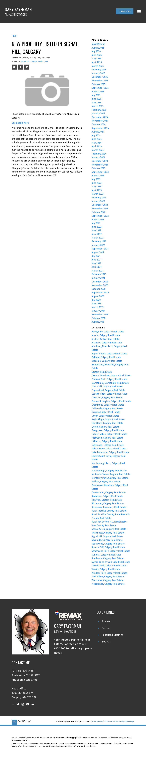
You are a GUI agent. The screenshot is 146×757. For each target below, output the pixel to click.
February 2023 (99, 197)
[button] (124, 11)
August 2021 (98, 252)
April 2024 (97, 146)
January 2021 (98, 278)
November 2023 (100, 164)
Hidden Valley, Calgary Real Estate (109, 434)
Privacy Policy (97, 721)
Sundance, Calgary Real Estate (107, 558)
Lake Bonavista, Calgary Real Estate (110, 452)
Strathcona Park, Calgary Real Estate (111, 551)
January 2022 (98, 245)
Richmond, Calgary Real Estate (108, 503)
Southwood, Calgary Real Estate (108, 543)
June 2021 (96, 259)
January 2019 (98, 310)
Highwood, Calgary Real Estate (107, 437)
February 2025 (99, 110)
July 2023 (96, 179)
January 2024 (98, 157)
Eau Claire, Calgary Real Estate (107, 423)
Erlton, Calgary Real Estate (105, 426)
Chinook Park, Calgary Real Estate (109, 379)
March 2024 (98, 150)
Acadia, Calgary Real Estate (106, 335)
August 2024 (98, 131)
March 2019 (98, 307)
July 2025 (96, 95)
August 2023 (98, 175)
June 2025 (97, 99)
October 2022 (98, 212)
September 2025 (100, 88)
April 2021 (97, 267)
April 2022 (97, 234)
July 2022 (96, 223)
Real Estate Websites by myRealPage (119, 721)
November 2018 (100, 314)
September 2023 (100, 172)
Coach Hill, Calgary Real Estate (107, 386)
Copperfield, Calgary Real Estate (108, 390)
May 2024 (96, 142)
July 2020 (96, 300)
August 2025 (98, 91)
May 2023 (96, 186)
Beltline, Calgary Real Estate (106, 357)
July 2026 (96, 51)
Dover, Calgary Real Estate (105, 415)
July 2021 (96, 256)
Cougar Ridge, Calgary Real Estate (109, 393)
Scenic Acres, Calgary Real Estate (109, 529)
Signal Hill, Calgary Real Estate (34, 61)
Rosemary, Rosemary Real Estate (109, 507)
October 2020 (99, 289)
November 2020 (100, 285)
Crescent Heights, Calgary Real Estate (111, 401)
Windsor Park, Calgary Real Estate (109, 573)
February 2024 (99, 153)
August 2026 (98, 47)
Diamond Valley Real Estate (106, 412)
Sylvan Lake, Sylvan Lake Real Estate (111, 562)
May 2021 (96, 263)
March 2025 (98, 106)
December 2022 (100, 204)
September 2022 (100, 215)
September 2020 (100, 292)
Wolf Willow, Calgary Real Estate (108, 576)
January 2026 (98, 73)
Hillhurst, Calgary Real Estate (107, 441)
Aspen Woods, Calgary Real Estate (109, 353)
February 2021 (99, 274)
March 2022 (98, 237)
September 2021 (100, 248)
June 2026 (97, 55)
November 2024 (100, 120)
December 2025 (100, 77)
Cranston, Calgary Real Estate (107, 397)
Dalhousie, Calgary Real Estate (107, 408)
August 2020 (98, 296)
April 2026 (97, 62)
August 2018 (98, 321)
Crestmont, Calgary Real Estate (108, 404)
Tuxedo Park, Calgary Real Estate (109, 565)
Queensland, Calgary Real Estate (109, 492)
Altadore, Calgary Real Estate (107, 342)
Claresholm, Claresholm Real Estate (110, 383)
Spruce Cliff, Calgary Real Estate (108, 547)
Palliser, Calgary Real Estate (106, 481)
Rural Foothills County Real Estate (109, 510)
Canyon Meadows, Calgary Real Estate (111, 375)
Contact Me (125, 11)
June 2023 (97, 183)
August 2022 (98, 219)
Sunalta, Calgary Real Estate (106, 554)
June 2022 (97, 226)
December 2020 (100, 281)
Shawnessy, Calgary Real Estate (108, 532)
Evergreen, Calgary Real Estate (108, 430)
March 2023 (98, 193)
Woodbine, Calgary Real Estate (107, 580)
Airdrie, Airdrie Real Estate (105, 339)
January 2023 (98, 201)
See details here (20, 123)
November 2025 (100, 80)
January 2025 (98, 113)
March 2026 (98, 66)
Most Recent (98, 44)
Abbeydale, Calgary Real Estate (108, 331)
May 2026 (96, 58)
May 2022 (96, 230)
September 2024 (100, 128)
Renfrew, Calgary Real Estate (107, 500)
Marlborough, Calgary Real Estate (109, 470)
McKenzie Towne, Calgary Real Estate (111, 474)
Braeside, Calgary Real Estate (107, 361)
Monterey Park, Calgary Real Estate (110, 478)
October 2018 (98, 318)
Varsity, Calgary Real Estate (106, 569)
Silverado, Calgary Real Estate (107, 540)
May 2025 (96, 102)
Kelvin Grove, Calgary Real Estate (109, 448)
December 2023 (100, 161)
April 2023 (97, 190)
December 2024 (100, 117)
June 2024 (97, 139)
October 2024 (99, 124)
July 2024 (96, 135)
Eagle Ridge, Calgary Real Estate (108, 419)
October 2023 (98, 168)
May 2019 (96, 303)
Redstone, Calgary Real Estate (107, 496)
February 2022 (99, 241)
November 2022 (100, 208)
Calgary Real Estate (102, 372)
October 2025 (98, 84)
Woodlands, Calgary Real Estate (108, 583)
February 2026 (99, 69)
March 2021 (97, 270)
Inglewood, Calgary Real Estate (108, 445)
